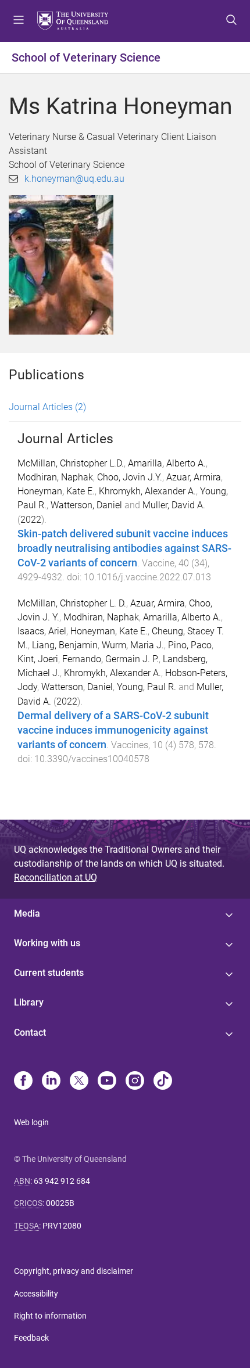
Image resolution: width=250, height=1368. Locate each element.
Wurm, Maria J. (133, 645)
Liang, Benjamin (65, 645)
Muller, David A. (173, 505)
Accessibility (36, 1293)
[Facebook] (23, 1081)
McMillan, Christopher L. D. (71, 603)
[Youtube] (107, 1081)
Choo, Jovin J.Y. (129, 477)
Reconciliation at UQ (55, 877)
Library (29, 1002)
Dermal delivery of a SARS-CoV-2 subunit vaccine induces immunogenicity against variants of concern (113, 730)
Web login (31, 1122)
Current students (49, 972)
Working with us (47, 943)
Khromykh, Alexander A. (147, 491)
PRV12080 (61, 1225)
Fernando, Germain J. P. (110, 659)
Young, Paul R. (146, 686)
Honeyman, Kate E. (56, 491)
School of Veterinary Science (86, 57)
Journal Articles (47, 406)
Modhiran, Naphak (55, 477)
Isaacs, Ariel (41, 631)
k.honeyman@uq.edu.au (74, 178)
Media (27, 913)
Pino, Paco (190, 645)
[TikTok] (162, 1081)
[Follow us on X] (79, 1081)
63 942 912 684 (62, 1181)
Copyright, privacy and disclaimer (73, 1271)
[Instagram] (135, 1081)
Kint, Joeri (37, 659)
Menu (18, 21)
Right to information (50, 1315)
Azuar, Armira (193, 477)
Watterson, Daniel (86, 505)
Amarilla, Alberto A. (167, 463)
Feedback (31, 1337)
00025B (60, 1203)
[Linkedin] (51, 1081)
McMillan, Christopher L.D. (70, 463)
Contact (30, 1032)
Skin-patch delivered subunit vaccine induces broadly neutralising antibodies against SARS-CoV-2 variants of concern (124, 548)
